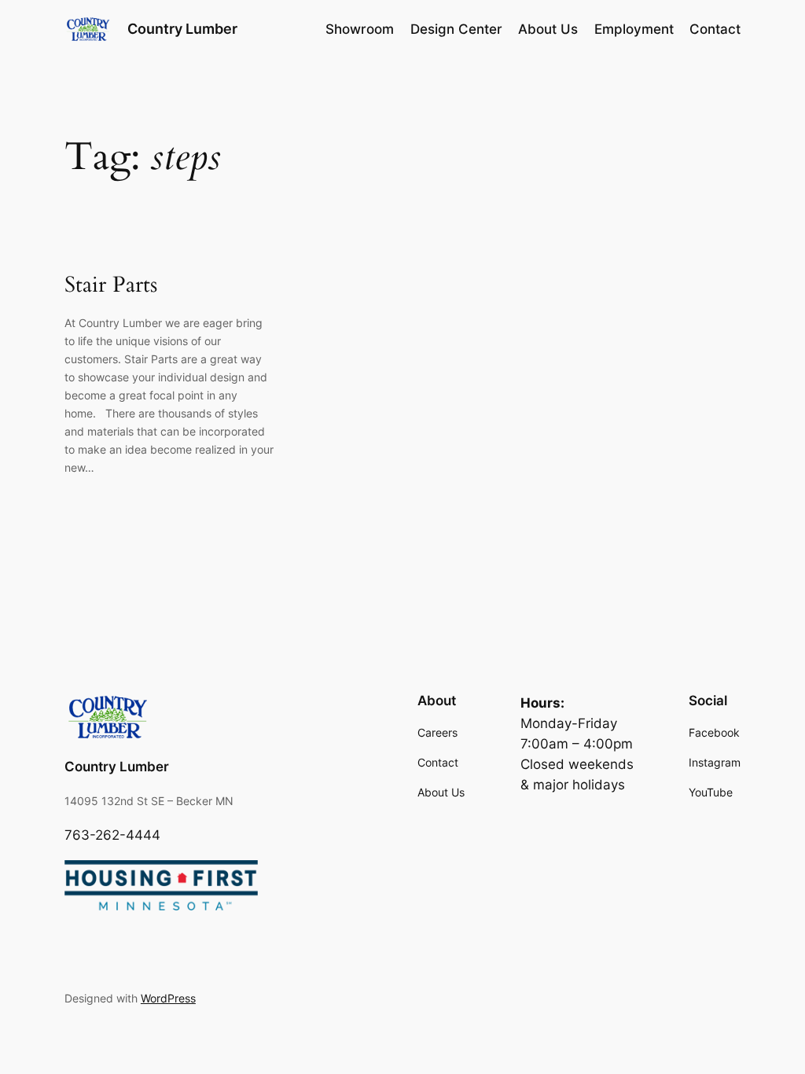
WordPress (168, 998)
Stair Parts (110, 285)
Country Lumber (182, 28)
